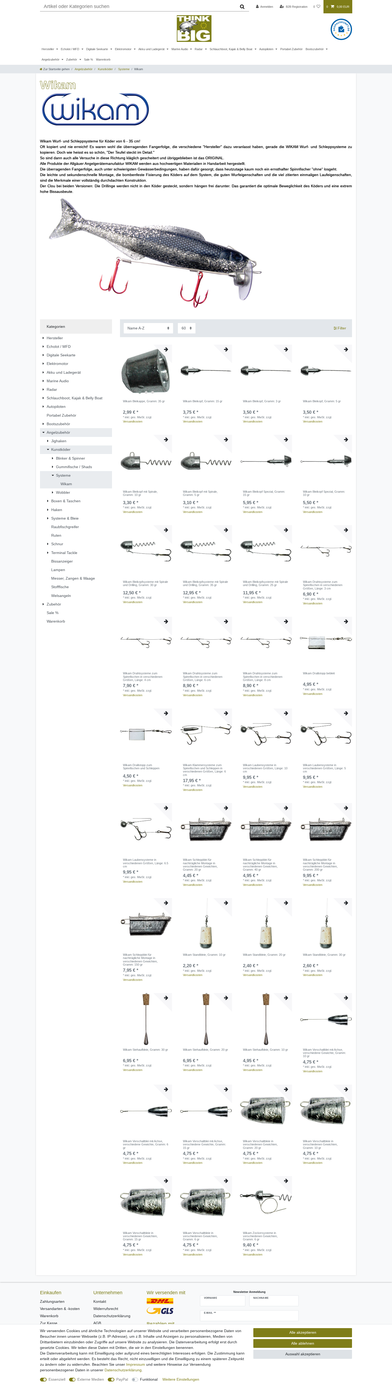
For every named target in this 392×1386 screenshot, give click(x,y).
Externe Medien (90, 1379)
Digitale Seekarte (97, 49)
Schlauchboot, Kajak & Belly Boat (231, 49)
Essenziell (57, 1379)
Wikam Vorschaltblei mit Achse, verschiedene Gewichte (324, 1053)
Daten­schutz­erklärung (123, 1370)
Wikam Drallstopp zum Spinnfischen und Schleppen (141, 766)
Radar (199, 49)
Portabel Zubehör (291, 49)
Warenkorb (103, 59)
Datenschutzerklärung (111, 1316)
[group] (146, 371)
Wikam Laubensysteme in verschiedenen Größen (265, 768)
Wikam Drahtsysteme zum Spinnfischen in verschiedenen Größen (322, 585)
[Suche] (242, 6)
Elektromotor (123, 49)
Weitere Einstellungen (180, 1379)
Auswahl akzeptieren (302, 1354)
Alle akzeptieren (302, 1332)
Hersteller (48, 49)
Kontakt (99, 1301)
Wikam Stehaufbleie (145, 1049)
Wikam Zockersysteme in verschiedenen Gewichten (260, 1236)
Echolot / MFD (70, 49)
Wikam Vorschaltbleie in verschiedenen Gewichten (260, 1144)
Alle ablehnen (302, 1343)
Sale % (88, 59)
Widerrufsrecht (105, 1309)
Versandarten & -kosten (60, 1309)
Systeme (123, 69)
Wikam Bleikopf (202, 401)
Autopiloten (266, 49)
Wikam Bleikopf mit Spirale (140, 493)
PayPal (122, 1379)
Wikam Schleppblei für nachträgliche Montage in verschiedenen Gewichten (200, 864)
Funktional (149, 1379)
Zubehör (72, 59)
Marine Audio (180, 49)
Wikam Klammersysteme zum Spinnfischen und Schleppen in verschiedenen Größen (204, 769)
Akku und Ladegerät (151, 49)
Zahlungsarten (52, 1301)
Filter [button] (342, 328)
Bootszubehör (315, 49)
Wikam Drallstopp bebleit (319, 673)
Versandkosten (132, 421)
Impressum (135, 1364)
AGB (97, 1323)
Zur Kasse (48, 1323)
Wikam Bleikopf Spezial (264, 493)
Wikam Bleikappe (144, 401)
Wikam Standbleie (204, 954)
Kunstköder (105, 69)
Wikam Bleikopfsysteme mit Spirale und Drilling (145, 583)
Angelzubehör (51, 59)
